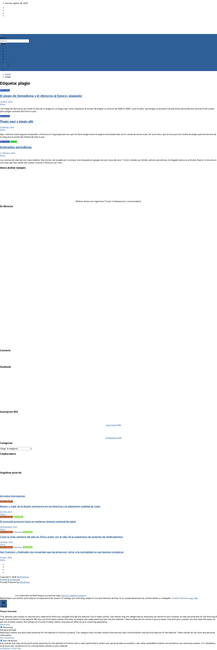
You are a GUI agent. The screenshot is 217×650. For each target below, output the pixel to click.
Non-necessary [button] (7, 638)
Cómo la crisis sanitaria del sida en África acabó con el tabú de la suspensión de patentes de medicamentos (61, 537)
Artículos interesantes (12, 496)
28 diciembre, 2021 (8, 527)
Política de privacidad (10, 579)
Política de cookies (18, 67)
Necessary (8, 627)
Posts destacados (13, 69)
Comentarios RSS (113, 438)
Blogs (7, 56)
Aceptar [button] (175, 598)
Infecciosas (17, 532)
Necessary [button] (5, 624)
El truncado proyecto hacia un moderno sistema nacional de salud (38, 521)
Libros (8, 59)
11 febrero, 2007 (7, 153)
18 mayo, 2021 (6, 542)
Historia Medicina (6, 502)
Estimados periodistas (16, 147)
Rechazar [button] (184, 598)
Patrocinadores (17, 64)
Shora (2, 104)
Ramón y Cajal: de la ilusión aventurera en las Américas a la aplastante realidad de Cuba (50, 506)
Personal (13, 142)
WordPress (25, 582)
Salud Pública (18, 517)
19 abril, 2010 (6, 102)
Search (3, 38)
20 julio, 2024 (6, 512)
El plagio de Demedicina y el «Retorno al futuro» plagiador (41, 96)
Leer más (193, 598)
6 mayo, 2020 (6, 557)
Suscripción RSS (113, 425)
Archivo (8, 54)
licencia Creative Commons (73, 595)
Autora (8, 51)
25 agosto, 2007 (7, 127)
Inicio (7, 48)
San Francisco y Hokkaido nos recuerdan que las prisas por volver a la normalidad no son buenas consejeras (61, 552)
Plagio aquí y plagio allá (16, 122)
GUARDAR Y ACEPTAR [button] (10, 648)
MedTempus (9, 22)
